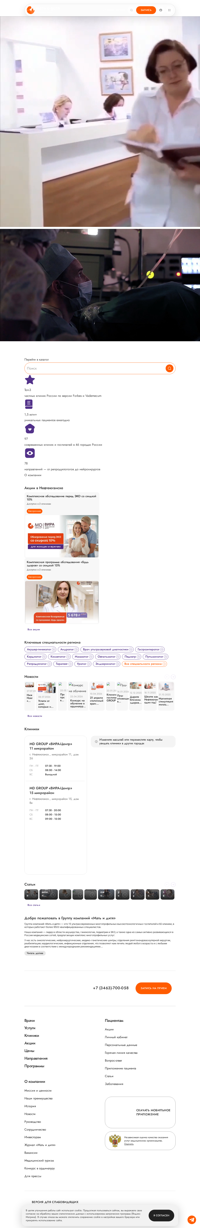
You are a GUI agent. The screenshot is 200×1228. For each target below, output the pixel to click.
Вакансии (31, 1152)
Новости (30, 1114)
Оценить (129, 1144)
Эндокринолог (105, 664)
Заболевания (114, 1084)
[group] (61, 525)
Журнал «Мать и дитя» (39, 1145)
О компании (32, 475)
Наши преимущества (38, 1098)
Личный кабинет (116, 1037)
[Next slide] (173, 677)
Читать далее (35, 953)
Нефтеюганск (44, 12)
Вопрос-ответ (113, 1060)
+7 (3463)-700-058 (114, 10)
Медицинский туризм (39, 1160)
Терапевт (62, 664)
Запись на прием (154, 988)
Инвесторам (32, 1137)
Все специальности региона (143, 664)
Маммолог (81, 656)
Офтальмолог (106, 656)
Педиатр (130, 656)
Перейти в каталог (36, 359)
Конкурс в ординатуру (39, 1168)
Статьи (109, 1076)
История (30, 1106)
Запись (146, 10)
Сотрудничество (35, 1129)
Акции (109, 1029)
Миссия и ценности (38, 1090)
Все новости (35, 716)
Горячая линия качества (121, 1052)
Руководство (32, 1121)
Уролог (81, 664)
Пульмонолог (154, 656)
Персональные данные (121, 1045)
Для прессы (32, 1176)
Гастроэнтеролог (148, 649)
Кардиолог (34, 656)
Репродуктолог (36, 664)
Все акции (34, 629)
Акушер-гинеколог (39, 649)
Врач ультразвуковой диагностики (105, 649)
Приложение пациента (120, 1068)
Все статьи (34, 905)
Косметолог (58, 656)
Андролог (67, 649)
